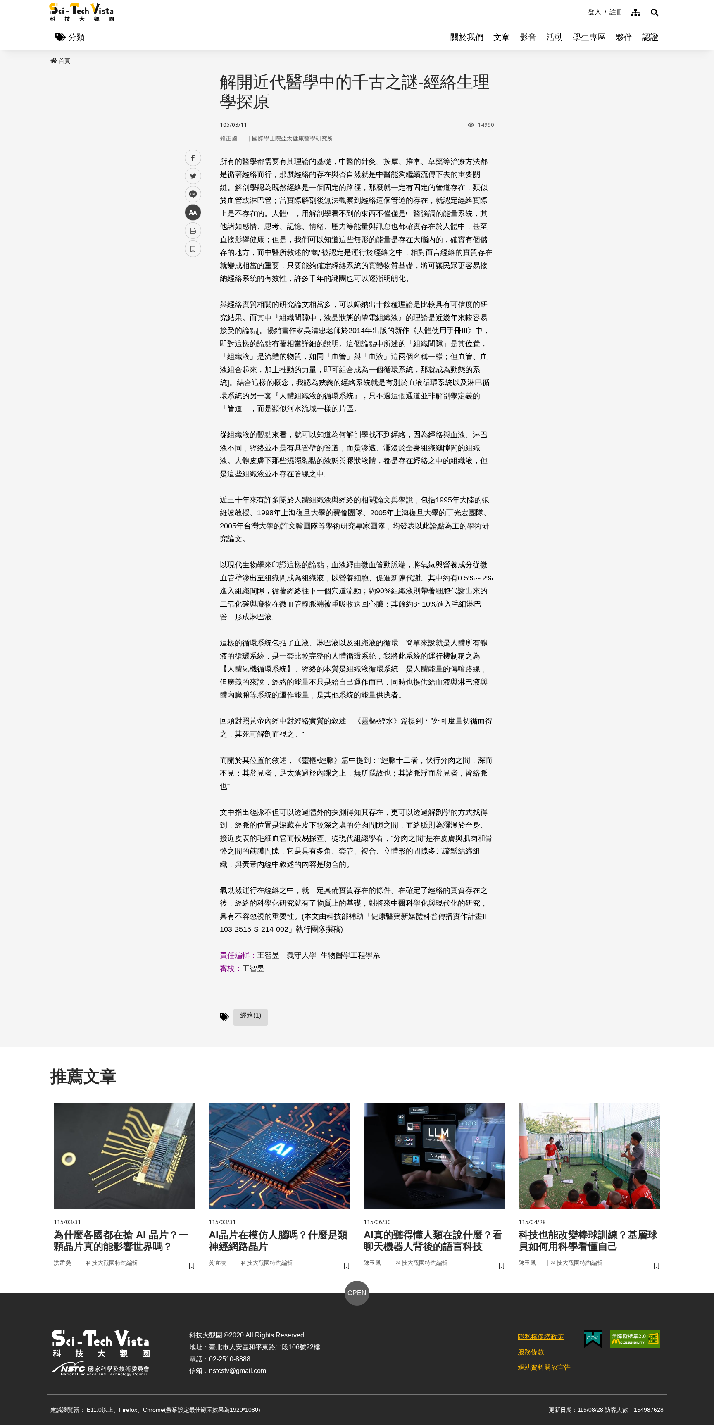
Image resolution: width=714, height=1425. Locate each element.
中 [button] (193, 212)
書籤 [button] (193, 248)
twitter (193, 176)
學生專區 (589, 37)
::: (582, 11)
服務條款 (531, 1352)
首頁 (64, 60)
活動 (554, 37)
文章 (501, 37)
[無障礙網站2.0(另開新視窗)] (635, 1339)
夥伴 (624, 37)
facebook (193, 158)
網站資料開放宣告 (544, 1367)
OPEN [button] (357, 1293)
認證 (650, 37)
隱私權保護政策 (541, 1336)
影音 (528, 37)
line (190, 194)
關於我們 (466, 37)
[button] (654, 12)
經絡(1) (250, 1015)
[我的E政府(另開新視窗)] (593, 1339)
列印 (193, 230)
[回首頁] (81, 12)
